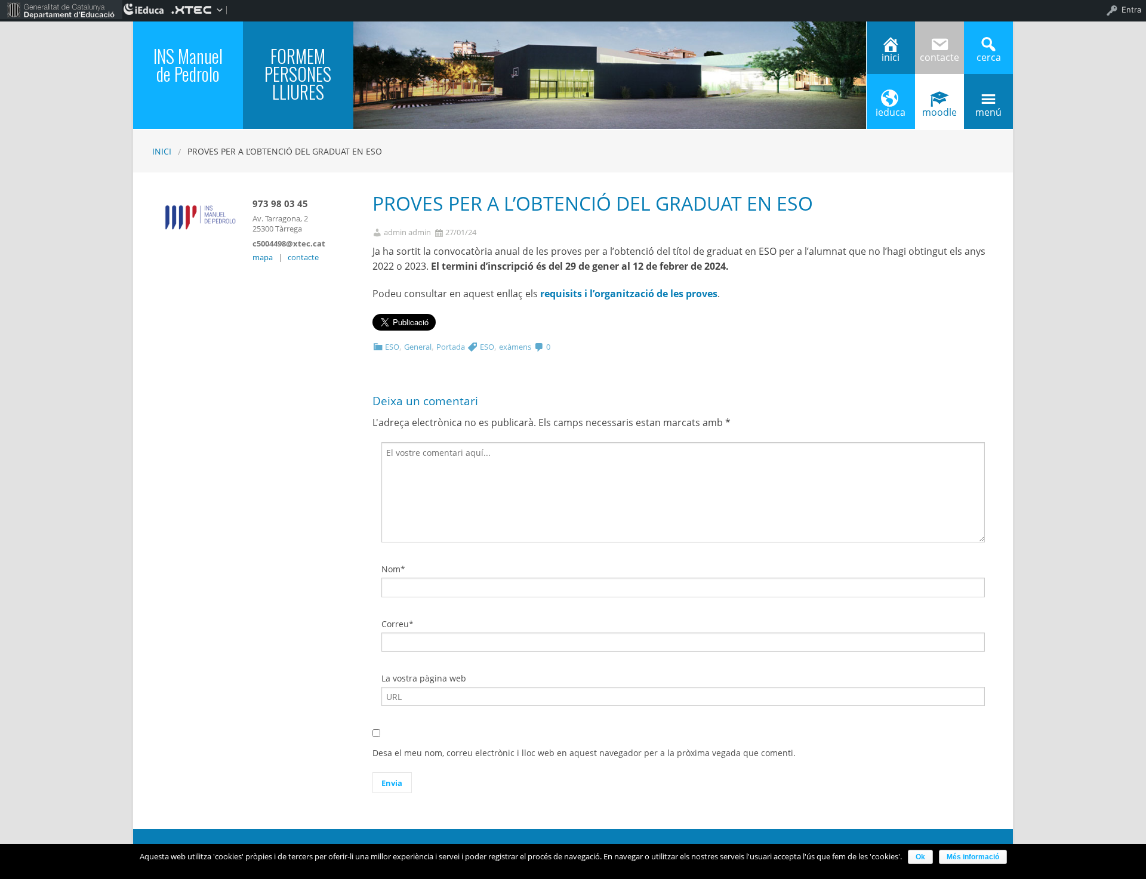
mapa (262, 257)
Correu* (397, 624)
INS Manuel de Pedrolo (188, 64)
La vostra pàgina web (423, 678)
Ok (920, 857)
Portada (450, 346)
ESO (392, 346)
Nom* (393, 569)
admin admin (407, 232)
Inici (161, 151)
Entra (1131, 9)
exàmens (515, 346)
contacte (303, 257)
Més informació (973, 857)
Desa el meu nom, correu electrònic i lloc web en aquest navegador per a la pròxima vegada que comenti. (584, 752)
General (418, 346)
